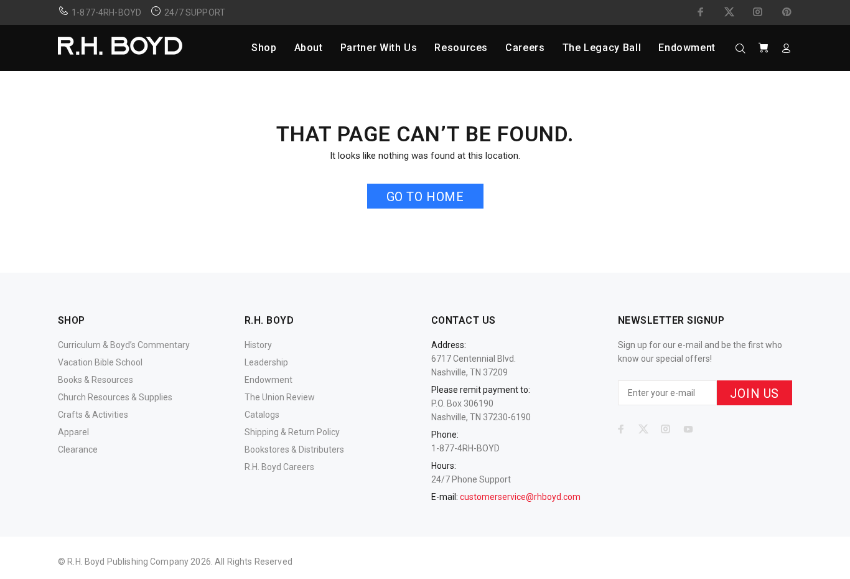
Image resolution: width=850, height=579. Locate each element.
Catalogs (262, 415)
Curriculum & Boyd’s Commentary (124, 345)
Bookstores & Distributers (294, 449)
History (258, 345)
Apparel (73, 432)
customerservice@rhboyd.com (520, 497)
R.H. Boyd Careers (279, 467)
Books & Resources (95, 380)
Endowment (268, 380)
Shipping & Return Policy (292, 432)
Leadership (266, 362)
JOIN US (754, 393)
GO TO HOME (425, 196)
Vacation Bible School (100, 362)
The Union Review (280, 397)
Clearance (78, 449)
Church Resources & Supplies (115, 397)
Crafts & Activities (93, 415)
